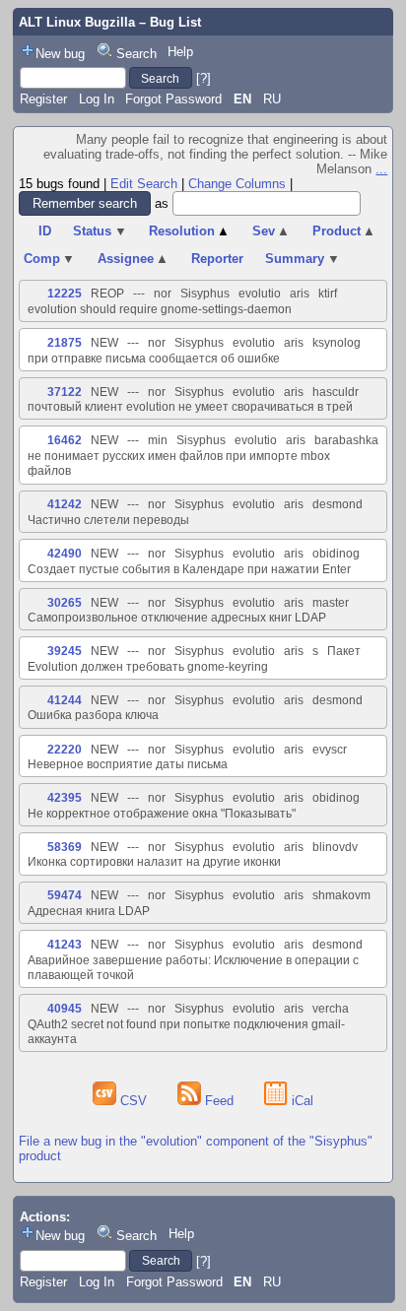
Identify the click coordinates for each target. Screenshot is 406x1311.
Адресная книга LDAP (89, 911)
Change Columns (237, 183)
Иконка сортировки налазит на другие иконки (154, 862)
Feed (219, 1100)
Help (180, 51)
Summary (302, 258)
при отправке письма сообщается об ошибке (154, 358)
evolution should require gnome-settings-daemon (160, 309)
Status (100, 231)
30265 (64, 603)
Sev (271, 231)
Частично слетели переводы (108, 520)
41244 (64, 700)
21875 (64, 343)
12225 (64, 293)
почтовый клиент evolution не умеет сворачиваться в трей (190, 407)
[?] (203, 78)
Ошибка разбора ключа (93, 715)
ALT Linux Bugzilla (77, 22)
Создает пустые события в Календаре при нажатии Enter (189, 569)
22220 (64, 749)
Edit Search (143, 183)
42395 (64, 798)
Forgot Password (173, 99)
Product (344, 231)
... (381, 169)
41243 (64, 944)
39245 (64, 651)
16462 (64, 440)
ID (44, 231)
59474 (64, 895)
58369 (64, 847)
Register (43, 99)
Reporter (217, 258)
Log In (96, 99)
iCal (300, 1100)
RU (272, 99)
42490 (64, 553)
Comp (50, 258)
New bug (60, 53)
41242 (64, 504)
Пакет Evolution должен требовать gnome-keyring (194, 658)
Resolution (190, 231)
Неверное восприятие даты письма (128, 764)
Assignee (133, 258)
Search (136, 53)
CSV (133, 1100)
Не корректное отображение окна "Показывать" (162, 813)
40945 (64, 1009)
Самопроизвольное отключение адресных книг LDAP (177, 617)
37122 (64, 392)
